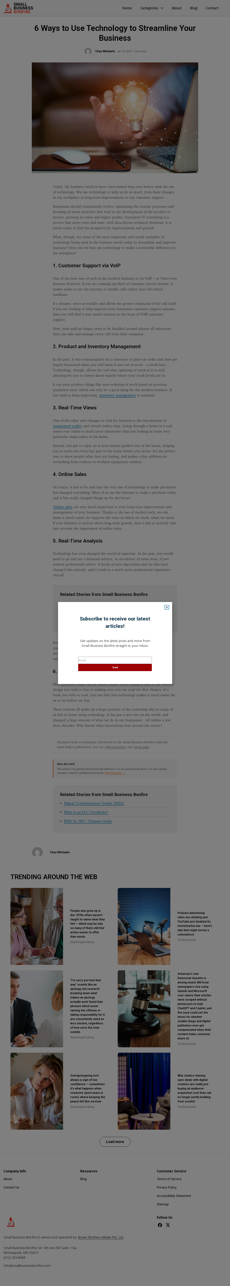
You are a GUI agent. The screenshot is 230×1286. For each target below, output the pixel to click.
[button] (167, 607)
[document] (115, 643)
